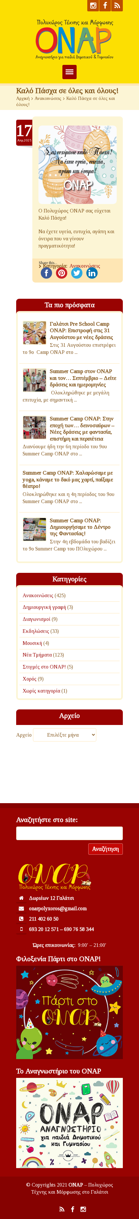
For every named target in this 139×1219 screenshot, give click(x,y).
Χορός (30, 679)
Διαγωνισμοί (36, 619)
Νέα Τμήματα (37, 655)
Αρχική (23, 98)
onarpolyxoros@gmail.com (58, 908)
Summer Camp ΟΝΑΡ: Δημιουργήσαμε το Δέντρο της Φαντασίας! (80, 527)
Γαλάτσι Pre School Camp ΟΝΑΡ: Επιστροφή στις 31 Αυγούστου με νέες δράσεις (81, 330)
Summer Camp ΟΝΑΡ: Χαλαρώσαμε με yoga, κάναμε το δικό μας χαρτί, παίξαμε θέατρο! (68, 479)
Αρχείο (24, 735)
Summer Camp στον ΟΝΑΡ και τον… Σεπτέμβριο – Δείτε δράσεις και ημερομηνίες (83, 378)
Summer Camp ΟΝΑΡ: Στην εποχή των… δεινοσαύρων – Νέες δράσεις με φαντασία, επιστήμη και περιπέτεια (82, 429)
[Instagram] (93, 5)
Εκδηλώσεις (36, 631)
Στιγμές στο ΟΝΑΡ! (44, 667)
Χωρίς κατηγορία (41, 690)
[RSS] (117, 5)
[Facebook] (105, 5)
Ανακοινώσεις (48, 98)
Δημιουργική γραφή (44, 607)
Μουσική (32, 643)
